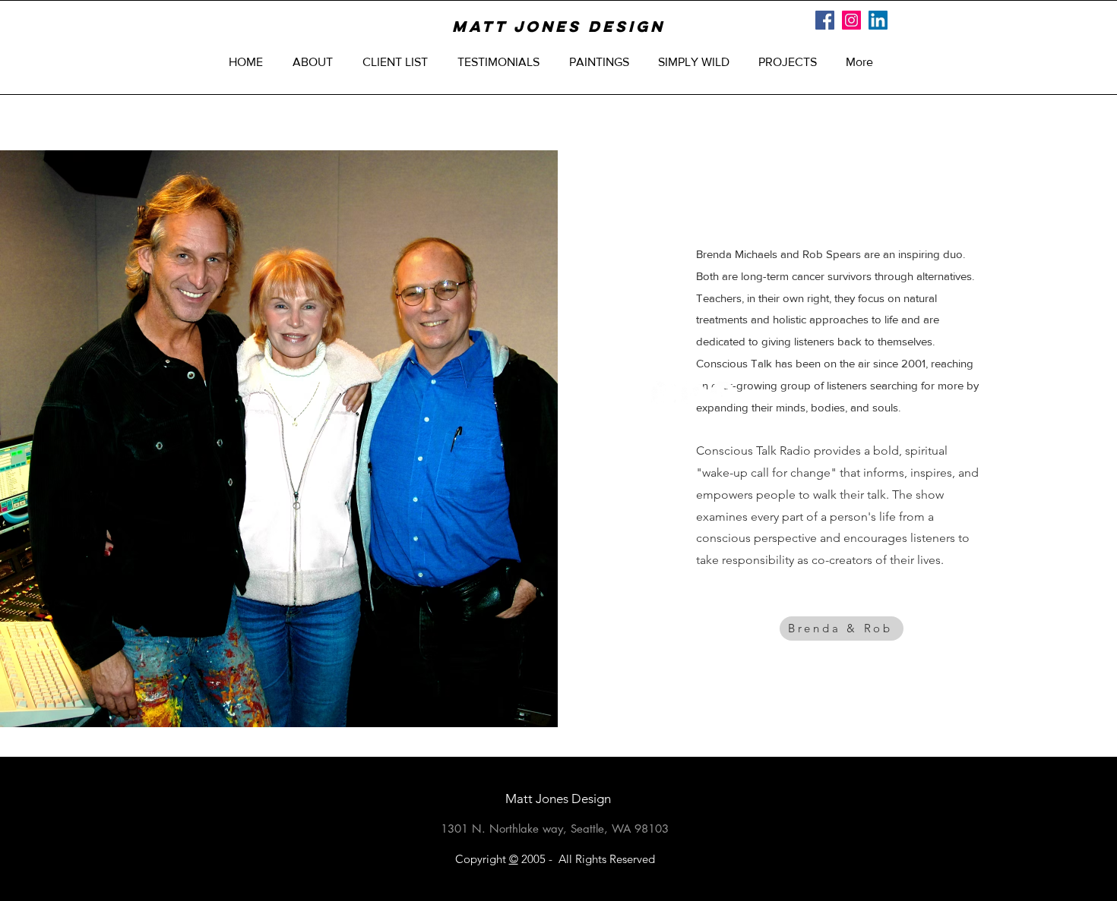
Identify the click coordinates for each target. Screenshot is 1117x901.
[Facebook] (824, 20)
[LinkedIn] (878, 20)
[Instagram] (851, 20)
